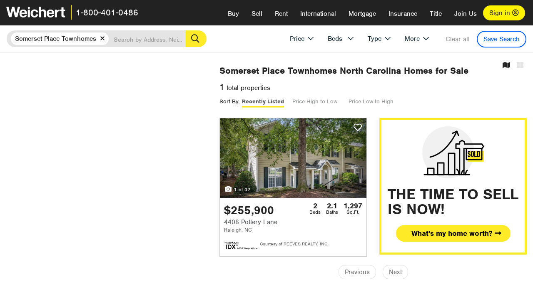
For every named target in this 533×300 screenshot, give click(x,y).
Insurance (403, 14)
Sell (257, 14)
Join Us (465, 14)
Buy (233, 14)
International (318, 14)
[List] (520, 66)
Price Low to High (371, 101)
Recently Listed (263, 101)
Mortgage (362, 14)
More (412, 39)
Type (374, 39)
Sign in (500, 13)
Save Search (501, 39)
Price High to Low (314, 101)
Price (297, 39)
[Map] (506, 66)
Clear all (458, 39)
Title (436, 14)
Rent (281, 14)
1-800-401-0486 (107, 12)
